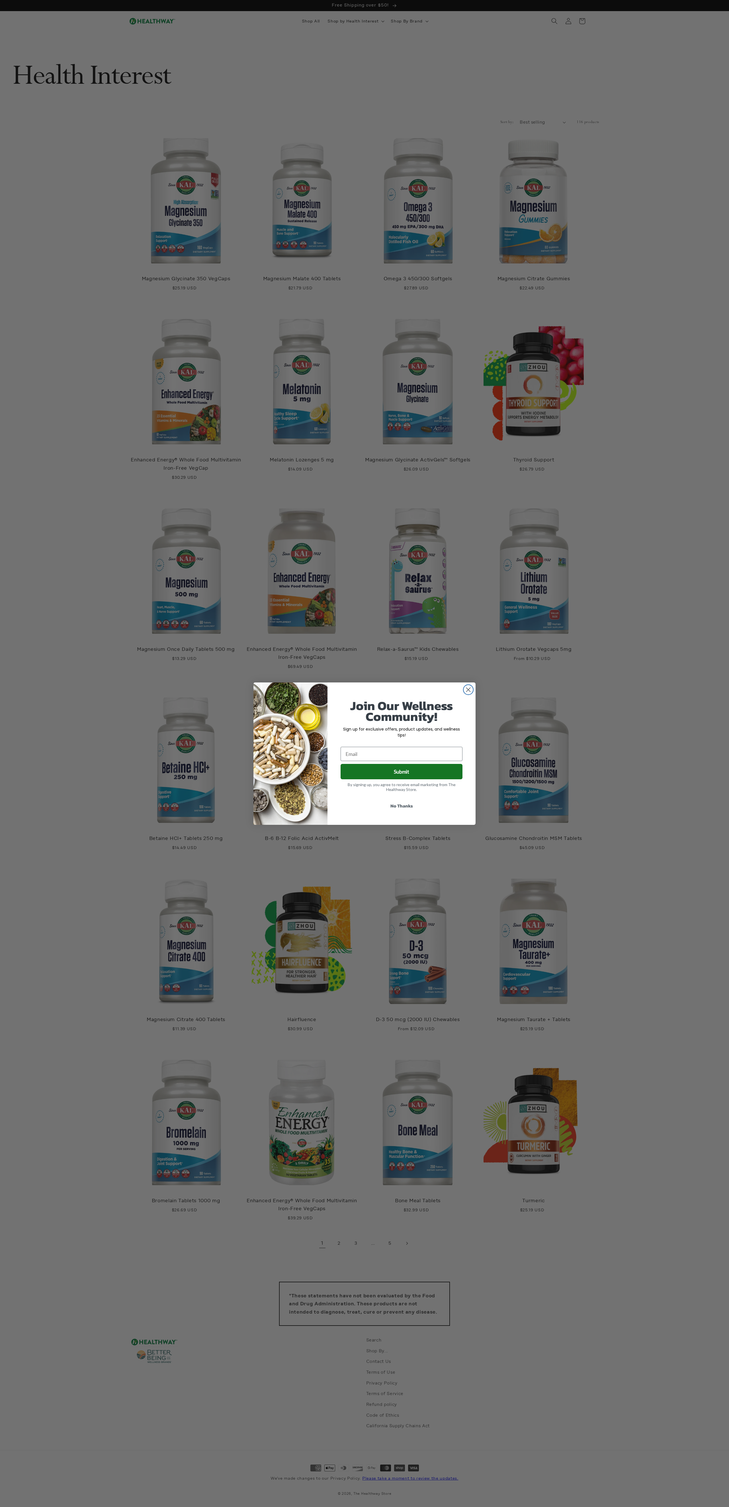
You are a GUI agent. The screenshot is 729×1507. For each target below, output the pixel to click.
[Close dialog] (468, 690)
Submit (401, 771)
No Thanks (401, 805)
